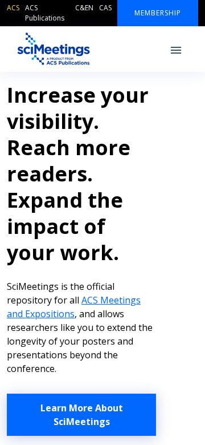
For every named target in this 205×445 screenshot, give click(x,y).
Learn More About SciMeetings (81, 415)
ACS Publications (44, 13)
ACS (13, 8)
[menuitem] (16, 13)
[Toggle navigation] (176, 49)
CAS (105, 8)
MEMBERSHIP (157, 13)
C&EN (84, 8)
